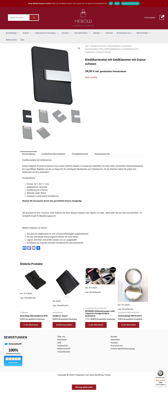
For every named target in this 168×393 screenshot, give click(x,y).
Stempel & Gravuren (98, 46)
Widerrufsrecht (63, 348)
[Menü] (164, 370)
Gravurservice (117, 345)
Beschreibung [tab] (28, 154)
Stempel (109, 33)
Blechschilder (142, 33)
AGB (59, 342)
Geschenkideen (81, 33)
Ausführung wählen (64, 325)
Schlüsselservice (124, 33)
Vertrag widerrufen (84, 387)
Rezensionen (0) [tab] (102, 154)
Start (87, 46)
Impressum (62, 339)
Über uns (61, 336)
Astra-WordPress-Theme (99, 375)
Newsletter (115, 339)
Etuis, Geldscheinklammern (110, 49)
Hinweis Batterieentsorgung (123, 348)
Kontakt (114, 336)
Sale (22, 40)
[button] (18, 32)
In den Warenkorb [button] (30, 325)
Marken (96, 33)
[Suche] (33, 17)
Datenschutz (62, 345)
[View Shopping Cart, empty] (161, 17)
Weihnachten (11, 40)
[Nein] (165, 3)
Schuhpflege (11, 33)
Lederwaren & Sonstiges (45, 33)
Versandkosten (30, 298)
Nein (117, 3)
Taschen (65, 33)
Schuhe (26, 33)
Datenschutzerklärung (130, 3)
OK (111, 3)
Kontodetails (149, 17)
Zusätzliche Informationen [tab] (53, 154)
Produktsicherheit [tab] (80, 154)
